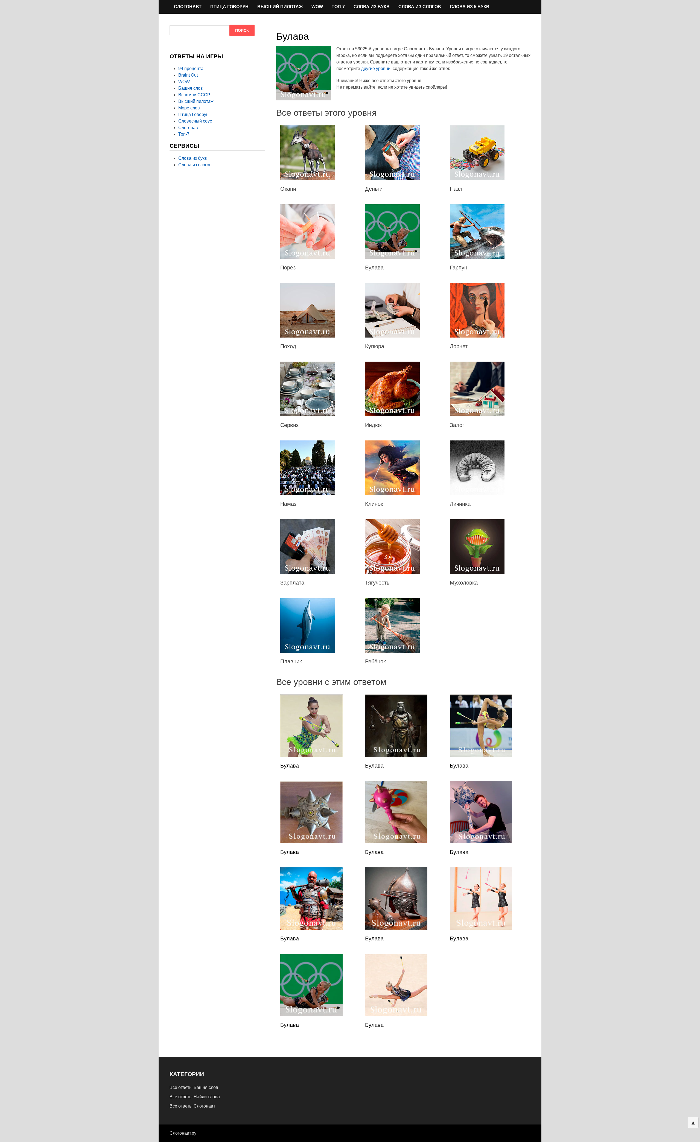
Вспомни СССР (194, 94)
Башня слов (190, 88)
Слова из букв (372, 6)
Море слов (189, 108)
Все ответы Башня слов (194, 1087)
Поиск (242, 30)
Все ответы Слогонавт (192, 1106)
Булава (289, 766)
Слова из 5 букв (469, 6)
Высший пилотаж (280, 6)
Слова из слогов (419, 6)
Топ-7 (338, 6)
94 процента (190, 68)
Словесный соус (195, 121)
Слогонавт (188, 6)
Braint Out (188, 75)
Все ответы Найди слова (195, 1096)
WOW (317, 6)
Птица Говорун (229, 6)
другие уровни (375, 68)
